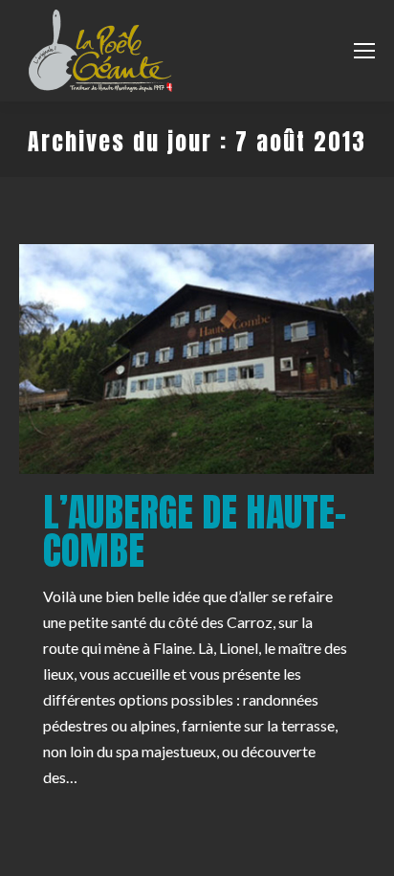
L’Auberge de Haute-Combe (194, 531)
